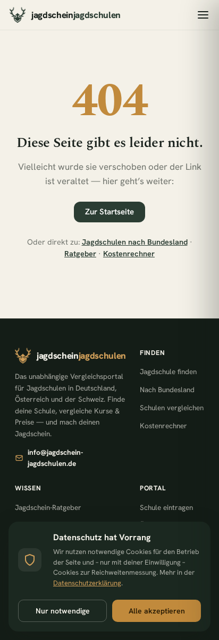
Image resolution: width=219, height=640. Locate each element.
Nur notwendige (63, 611)
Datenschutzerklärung (87, 582)
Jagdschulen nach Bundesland (135, 242)
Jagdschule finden (168, 371)
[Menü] (203, 14)
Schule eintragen (166, 507)
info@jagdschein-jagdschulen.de (55, 457)
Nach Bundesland (167, 389)
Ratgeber (80, 253)
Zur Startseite (109, 211)
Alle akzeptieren (157, 611)
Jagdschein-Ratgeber (48, 507)
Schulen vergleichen (172, 407)
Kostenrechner (129, 253)
